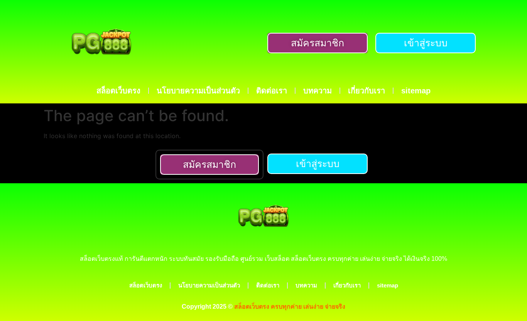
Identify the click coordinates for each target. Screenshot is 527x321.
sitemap (416, 90)
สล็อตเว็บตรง (118, 90)
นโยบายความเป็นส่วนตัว (198, 90)
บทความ (317, 90)
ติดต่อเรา (271, 90)
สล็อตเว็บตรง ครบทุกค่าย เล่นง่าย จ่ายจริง (289, 306)
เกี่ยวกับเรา (366, 90)
